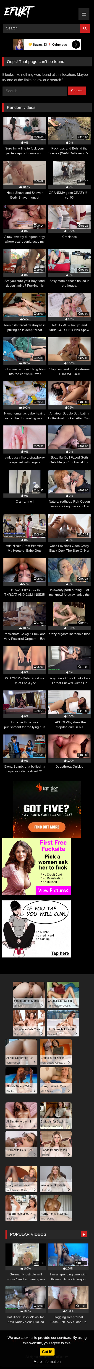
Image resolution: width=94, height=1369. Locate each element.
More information (47, 1362)
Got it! (47, 1352)
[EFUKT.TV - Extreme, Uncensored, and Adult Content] (38, 12)
